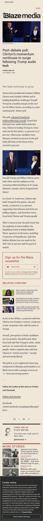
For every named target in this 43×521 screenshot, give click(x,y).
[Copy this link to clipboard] (28, 419)
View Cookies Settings (21, 516)
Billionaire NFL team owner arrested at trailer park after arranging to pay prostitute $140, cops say (30, 471)
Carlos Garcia (26, 456)
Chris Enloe (8, 71)
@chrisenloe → (20, 440)
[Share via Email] (24, 419)
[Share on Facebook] (14, 419)
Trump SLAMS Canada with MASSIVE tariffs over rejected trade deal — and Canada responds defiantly (27, 308)
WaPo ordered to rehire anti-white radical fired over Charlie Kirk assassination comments (27, 292)
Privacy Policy (27, 271)
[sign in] (1, 2)
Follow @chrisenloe (12, 397)
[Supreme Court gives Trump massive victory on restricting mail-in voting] (10, 452)
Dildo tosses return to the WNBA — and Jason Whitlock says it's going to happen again (30, 462)
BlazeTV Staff (26, 466)
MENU (38, 8)
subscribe (8, 2)
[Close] (40, 479)
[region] (21, 498)
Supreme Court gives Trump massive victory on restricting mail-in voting (29, 452)
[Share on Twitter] (19, 419)
